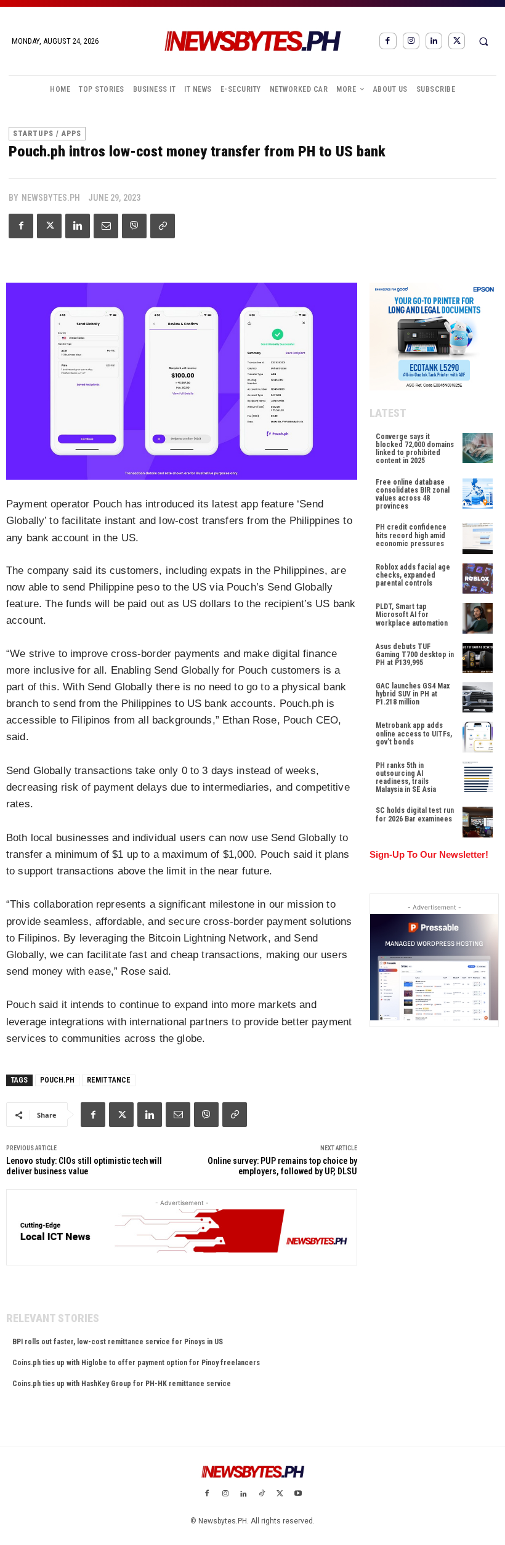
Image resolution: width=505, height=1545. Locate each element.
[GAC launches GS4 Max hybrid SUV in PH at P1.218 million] (478, 697)
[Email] (106, 226)
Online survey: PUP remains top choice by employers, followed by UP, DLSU (282, 1166)
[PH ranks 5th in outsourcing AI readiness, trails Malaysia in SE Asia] (478, 777)
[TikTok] (262, 1494)
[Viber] (134, 226)
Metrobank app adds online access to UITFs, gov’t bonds (414, 733)
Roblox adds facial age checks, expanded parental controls (413, 575)
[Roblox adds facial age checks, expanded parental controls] (478, 578)
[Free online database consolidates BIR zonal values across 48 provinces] (478, 493)
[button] (483, 41)
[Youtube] (298, 1494)
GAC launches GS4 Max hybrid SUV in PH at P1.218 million (413, 694)
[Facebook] (387, 41)
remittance (109, 1080)
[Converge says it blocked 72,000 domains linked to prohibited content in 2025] (478, 448)
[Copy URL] (162, 226)
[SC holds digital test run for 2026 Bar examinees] (478, 822)
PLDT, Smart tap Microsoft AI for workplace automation (412, 614)
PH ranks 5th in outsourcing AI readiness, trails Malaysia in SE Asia (406, 777)
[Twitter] (456, 41)
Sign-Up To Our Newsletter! (429, 854)
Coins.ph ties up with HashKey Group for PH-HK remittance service (121, 1383)
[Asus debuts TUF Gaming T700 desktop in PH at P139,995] (478, 658)
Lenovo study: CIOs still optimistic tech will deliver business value (84, 1166)
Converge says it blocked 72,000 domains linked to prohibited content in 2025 (415, 449)
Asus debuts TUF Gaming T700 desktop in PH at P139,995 (415, 654)
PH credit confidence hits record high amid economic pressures (411, 535)
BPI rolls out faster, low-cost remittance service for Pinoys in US (117, 1341)
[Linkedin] (434, 41)
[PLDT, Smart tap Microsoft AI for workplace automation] (478, 618)
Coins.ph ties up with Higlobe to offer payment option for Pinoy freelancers (136, 1362)
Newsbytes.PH (51, 198)
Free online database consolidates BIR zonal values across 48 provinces (413, 494)
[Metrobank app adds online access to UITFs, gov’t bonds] (478, 737)
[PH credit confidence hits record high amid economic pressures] (478, 538)
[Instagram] (411, 41)
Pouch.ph (57, 1080)
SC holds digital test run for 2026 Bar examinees (415, 814)
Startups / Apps (47, 133)
